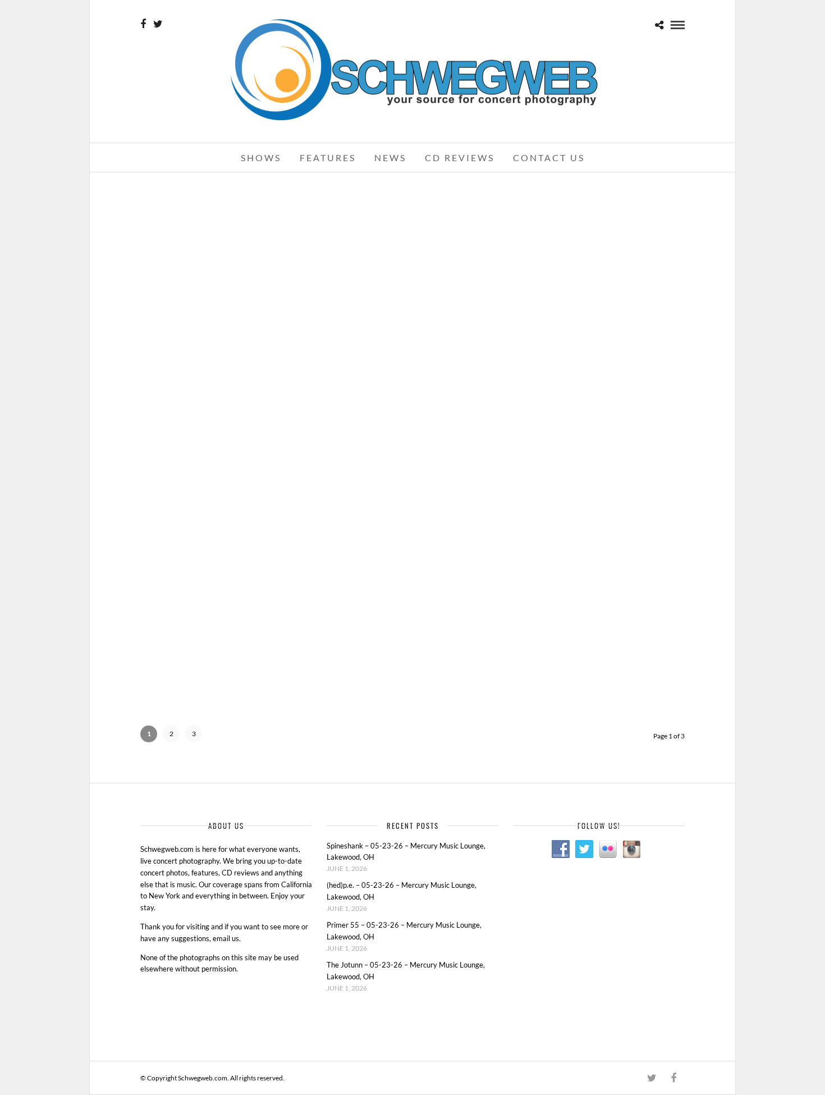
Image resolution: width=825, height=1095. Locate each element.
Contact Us (549, 157)
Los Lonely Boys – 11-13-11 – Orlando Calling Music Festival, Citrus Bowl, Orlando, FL (412, 534)
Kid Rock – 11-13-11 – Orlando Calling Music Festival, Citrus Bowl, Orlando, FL (412, 203)
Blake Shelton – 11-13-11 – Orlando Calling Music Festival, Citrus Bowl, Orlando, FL (597, 203)
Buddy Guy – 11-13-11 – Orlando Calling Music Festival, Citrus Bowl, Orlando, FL (597, 369)
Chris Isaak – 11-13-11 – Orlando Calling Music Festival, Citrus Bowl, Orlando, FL (412, 369)
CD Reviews (459, 157)
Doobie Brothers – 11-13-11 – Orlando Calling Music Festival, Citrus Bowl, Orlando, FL (597, 534)
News (390, 157)
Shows (261, 157)
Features (328, 157)
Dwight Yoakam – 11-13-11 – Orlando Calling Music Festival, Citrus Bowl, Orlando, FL (227, 369)
